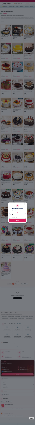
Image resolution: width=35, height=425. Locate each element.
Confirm (17, 220)
